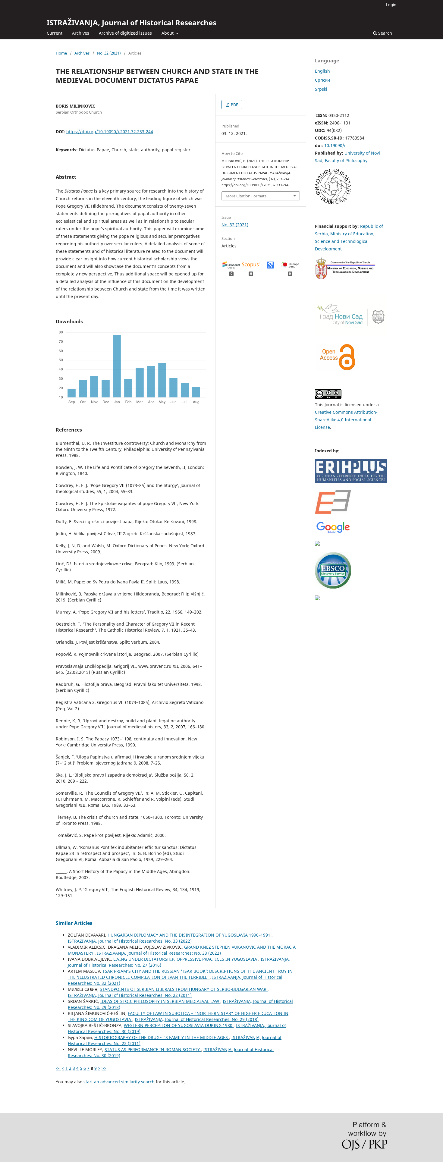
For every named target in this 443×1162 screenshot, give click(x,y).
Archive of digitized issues (125, 33)
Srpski (321, 89)
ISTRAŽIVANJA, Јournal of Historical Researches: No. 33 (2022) (130, 941)
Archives (80, 33)
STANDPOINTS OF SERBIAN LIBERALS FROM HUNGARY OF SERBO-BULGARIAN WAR (184, 989)
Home (61, 53)
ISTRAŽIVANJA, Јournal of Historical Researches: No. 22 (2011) (130, 995)
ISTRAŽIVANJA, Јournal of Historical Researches (131, 22)
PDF (234, 104)
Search (384, 33)
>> (104, 1068)
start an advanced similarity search (119, 1082)
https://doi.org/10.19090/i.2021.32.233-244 (109, 131)
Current (54, 33)
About (168, 33)
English (322, 71)
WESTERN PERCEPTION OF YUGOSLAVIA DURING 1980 (179, 1025)
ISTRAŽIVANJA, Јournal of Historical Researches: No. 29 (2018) (197, 1019)
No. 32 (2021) (109, 53)
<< (58, 1068)
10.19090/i (334, 145)
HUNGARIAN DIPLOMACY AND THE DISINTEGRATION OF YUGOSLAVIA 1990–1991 (190, 935)
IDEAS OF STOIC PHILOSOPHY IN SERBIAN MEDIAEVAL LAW (160, 1001)
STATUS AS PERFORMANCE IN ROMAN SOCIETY (153, 1049)
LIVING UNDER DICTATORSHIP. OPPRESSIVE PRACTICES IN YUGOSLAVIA (185, 959)
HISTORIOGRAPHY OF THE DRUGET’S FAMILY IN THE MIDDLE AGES (161, 1037)
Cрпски (322, 80)
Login (391, 4)
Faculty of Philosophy (346, 160)
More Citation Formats (246, 196)
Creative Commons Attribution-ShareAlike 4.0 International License (346, 419)
